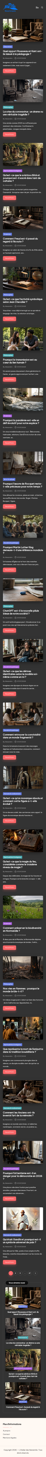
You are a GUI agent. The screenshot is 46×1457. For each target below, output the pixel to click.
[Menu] (37, 7)
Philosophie (8, 107)
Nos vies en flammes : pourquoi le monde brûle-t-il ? (21, 990)
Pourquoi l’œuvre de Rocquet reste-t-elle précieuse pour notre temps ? (22, 485)
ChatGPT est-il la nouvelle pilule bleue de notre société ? (21, 612)
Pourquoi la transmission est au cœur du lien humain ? (20, 361)
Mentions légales (9, 1438)
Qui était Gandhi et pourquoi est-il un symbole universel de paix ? (22, 1241)
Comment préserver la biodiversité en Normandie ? (22, 929)
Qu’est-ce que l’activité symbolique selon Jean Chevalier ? (22, 300)
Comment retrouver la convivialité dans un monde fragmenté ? (21, 736)
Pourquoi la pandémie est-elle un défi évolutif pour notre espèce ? (21, 422)
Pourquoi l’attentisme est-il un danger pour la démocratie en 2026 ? (22, 1176)
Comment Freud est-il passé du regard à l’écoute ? (20, 240)
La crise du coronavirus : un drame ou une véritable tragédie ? (23, 113)
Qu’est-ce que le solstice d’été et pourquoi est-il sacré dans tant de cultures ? (22, 178)
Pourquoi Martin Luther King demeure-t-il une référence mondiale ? (23, 550)
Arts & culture (9, 479)
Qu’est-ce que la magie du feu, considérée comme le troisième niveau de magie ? (20, 864)
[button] (35, 1273)
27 (29, 1273)
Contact (6, 1434)
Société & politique (11, 543)
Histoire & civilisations (12, 794)
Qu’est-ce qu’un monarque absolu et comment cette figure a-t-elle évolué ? (23, 801)
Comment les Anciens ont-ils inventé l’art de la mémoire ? (19, 1114)
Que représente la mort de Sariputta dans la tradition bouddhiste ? (23, 1050)
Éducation (8, 47)
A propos (6, 1431)
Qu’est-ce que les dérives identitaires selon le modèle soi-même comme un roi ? (20, 674)
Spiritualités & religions (12, 171)
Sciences (7, 234)
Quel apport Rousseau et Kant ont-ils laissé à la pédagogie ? (22, 52)
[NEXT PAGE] (35, 1273)
